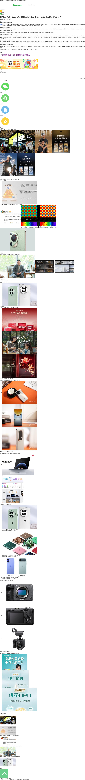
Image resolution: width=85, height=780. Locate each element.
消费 (21, 0)
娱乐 (4, 0)
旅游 (10, 0)
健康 (19, 0)
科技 (25, 0)
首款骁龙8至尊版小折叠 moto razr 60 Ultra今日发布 (11, 555)
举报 (1, 71)
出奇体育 (4, 19)
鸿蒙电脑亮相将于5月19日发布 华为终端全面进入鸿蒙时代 (10, 453)
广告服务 (5, 778)
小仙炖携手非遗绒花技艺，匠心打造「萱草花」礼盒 (9, 307)
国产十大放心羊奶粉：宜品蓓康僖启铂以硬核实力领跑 (9, 653)
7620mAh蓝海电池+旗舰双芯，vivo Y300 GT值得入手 (9, 380)
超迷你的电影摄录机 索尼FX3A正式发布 (7, 580)
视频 (15, 0)
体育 (6, 0)
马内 (1, 24)
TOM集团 (1, 778)
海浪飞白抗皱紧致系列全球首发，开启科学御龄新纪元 (9, 179)
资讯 (2, 0)
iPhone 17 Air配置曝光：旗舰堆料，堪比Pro (10, 577)
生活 (12, 0)
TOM (1, 180)
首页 (1, 0)
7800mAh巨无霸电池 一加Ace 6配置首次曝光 (10, 529)
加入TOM (9, 778)
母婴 (14, 0)
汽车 (23, 0)
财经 (17, 0)
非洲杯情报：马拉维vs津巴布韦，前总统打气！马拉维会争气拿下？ (16, 55)
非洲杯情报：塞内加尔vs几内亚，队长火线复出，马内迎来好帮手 (15, 54)
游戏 (8, 0)
